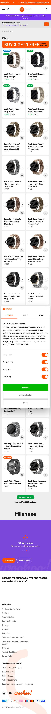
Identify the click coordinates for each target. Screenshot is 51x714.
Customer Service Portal (11, 609)
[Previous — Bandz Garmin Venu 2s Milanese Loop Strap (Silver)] (29, 429)
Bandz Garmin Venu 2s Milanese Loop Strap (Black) (36, 408)
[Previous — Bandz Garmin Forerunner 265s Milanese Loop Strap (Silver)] (29, 467)
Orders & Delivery (8, 617)
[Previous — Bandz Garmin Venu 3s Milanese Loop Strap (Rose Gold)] (29, 167)
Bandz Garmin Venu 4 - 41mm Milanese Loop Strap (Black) (12, 296)
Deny (25, 403)
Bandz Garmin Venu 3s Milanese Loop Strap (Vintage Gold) (36, 146)
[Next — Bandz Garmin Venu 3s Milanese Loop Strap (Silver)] (46, 279)
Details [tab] (25, 315)
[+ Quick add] (22, 68)
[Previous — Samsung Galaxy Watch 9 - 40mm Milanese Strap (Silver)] (5, 429)
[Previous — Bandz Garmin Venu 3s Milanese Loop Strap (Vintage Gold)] (29, 130)
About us (5, 629)
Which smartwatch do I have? (16, 26)
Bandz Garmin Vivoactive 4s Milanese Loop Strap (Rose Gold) (13, 258)
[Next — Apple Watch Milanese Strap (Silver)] (22, 95)
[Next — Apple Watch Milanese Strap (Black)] (46, 60)
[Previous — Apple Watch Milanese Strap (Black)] (29, 60)
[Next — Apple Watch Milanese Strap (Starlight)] (22, 60)
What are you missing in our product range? (15, 642)
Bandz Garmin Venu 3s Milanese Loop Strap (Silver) (36, 296)
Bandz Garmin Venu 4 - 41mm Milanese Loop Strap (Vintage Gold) (12, 146)
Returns (5, 625)
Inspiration (6, 633)
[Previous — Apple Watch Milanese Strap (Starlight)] (5, 60)
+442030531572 (11, 680)
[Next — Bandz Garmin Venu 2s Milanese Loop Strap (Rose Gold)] (22, 204)
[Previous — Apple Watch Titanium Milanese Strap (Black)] (5, 467)
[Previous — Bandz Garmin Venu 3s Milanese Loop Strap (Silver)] (29, 279)
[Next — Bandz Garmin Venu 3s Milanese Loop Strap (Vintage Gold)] (46, 130)
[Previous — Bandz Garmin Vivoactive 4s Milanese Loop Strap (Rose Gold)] (5, 242)
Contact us (9, 560)
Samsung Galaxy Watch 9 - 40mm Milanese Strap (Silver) (13, 446)
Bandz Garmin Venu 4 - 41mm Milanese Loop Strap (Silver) (12, 183)
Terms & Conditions (9, 652)
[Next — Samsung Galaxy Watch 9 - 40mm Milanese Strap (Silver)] (22, 429)
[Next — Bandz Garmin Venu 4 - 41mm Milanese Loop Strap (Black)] (22, 279)
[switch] (45, 362)
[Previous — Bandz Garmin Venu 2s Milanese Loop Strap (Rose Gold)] (5, 204)
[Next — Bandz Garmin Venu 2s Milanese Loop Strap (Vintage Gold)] (46, 204)
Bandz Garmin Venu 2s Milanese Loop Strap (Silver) (36, 446)
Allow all (25, 387)
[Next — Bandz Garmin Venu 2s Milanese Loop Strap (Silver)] (46, 429)
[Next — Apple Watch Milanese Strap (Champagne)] (46, 95)
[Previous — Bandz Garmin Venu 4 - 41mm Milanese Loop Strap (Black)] (5, 279)
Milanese (10, 31)
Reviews (5, 648)
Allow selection (25, 395)
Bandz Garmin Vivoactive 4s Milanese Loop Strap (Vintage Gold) (13, 408)
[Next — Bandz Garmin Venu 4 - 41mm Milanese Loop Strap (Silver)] (22, 167)
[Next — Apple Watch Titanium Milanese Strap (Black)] (22, 467)
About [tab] (41, 315)
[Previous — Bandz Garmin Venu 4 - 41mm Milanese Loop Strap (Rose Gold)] (29, 242)
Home (4, 31)
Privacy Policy (7, 656)
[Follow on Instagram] (4, 693)
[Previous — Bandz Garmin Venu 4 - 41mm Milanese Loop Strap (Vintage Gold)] (5, 130)
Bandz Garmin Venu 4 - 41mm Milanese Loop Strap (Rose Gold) (36, 258)
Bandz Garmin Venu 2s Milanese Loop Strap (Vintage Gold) (36, 221)
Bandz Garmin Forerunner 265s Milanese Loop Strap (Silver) (37, 483)
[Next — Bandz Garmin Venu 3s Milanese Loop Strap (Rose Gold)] (46, 167)
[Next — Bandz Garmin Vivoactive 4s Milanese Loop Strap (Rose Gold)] (22, 242)
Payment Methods (9, 621)
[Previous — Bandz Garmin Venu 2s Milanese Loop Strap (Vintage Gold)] (29, 204)
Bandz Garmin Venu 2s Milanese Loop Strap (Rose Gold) (12, 221)
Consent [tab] (9, 315)
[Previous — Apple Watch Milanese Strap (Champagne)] (29, 95)
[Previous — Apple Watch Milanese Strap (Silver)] (5, 95)
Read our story (24, 560)
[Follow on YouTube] (10, 693)
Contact (5, 613)
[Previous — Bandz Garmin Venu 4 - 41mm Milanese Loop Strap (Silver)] (5, 167)
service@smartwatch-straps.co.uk (20, 684)
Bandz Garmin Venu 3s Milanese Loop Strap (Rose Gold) (36, 183)
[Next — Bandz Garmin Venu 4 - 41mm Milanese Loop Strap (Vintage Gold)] (22, 130)
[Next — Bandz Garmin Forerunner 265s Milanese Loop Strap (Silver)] (46, 467)
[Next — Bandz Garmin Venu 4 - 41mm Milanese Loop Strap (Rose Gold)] (46, 242)
